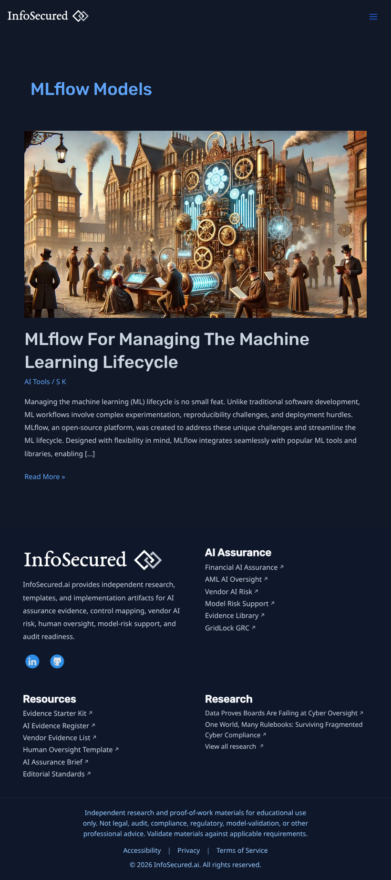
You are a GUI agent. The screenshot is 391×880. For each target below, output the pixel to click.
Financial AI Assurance (241, 567)
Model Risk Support (236, 603)
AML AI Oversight (233, 579)
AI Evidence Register (56, 726)
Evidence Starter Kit (54, 713)
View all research (231, 746)
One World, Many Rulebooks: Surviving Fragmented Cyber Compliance (284, 730)
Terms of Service (242, 850)
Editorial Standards (54, 774)
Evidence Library (231, 615)
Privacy (188, 850)
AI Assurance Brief (52, 762)
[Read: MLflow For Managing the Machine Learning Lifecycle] (195, 224)
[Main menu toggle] (373, 17)
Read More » (44, 477)
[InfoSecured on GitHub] (58, 661)
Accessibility (142, 850)
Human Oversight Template (68, 749)
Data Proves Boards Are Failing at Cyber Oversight (281, 713)
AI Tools (37, 382)
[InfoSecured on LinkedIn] (33, 661)
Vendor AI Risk (228, 592)
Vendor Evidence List (56, 738)
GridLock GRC (227, 628)
